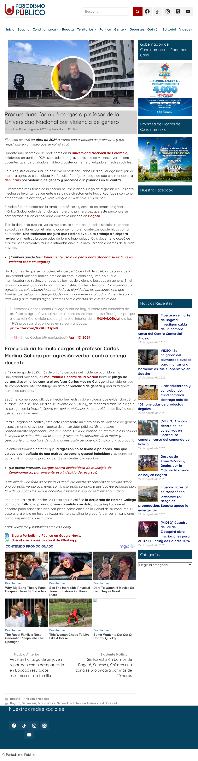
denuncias (13, 180)
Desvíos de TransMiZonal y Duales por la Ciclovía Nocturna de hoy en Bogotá (163, 465)
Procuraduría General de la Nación (70, 377)
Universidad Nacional (102, 703)
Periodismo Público (65, 129)
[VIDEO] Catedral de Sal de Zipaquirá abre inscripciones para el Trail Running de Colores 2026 (164, 531)
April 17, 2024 (79, 337)
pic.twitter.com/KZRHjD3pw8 (34, 328)
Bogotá (94, 216)
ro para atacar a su (99, 257)
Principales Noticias (35, 699)
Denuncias (29, 703)
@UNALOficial (108, 318)
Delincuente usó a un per (63, 257)
